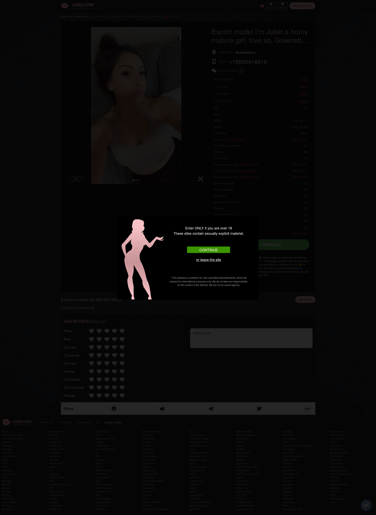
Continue (208, 249)
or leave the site (208, 259)
